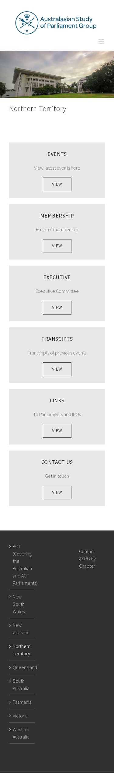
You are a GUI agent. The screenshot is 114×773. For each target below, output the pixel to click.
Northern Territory (21, 649)
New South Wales (19, 604)
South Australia (21, 684)
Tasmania (22, 702)
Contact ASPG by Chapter (87, 558)
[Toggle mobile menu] (101, 41)
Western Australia (21, 733)
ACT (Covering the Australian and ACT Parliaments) (22, 564)
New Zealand (21, 628)
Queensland (22, 667)
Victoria (20, 716)
